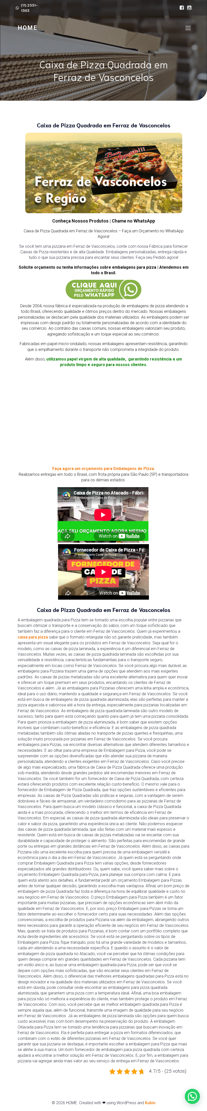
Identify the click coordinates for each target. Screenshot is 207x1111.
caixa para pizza (33, 637)
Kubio (150, 1102)
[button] (192, 1096)
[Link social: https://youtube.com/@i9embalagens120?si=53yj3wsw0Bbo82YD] (188, 8)
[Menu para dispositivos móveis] (188, 28)
